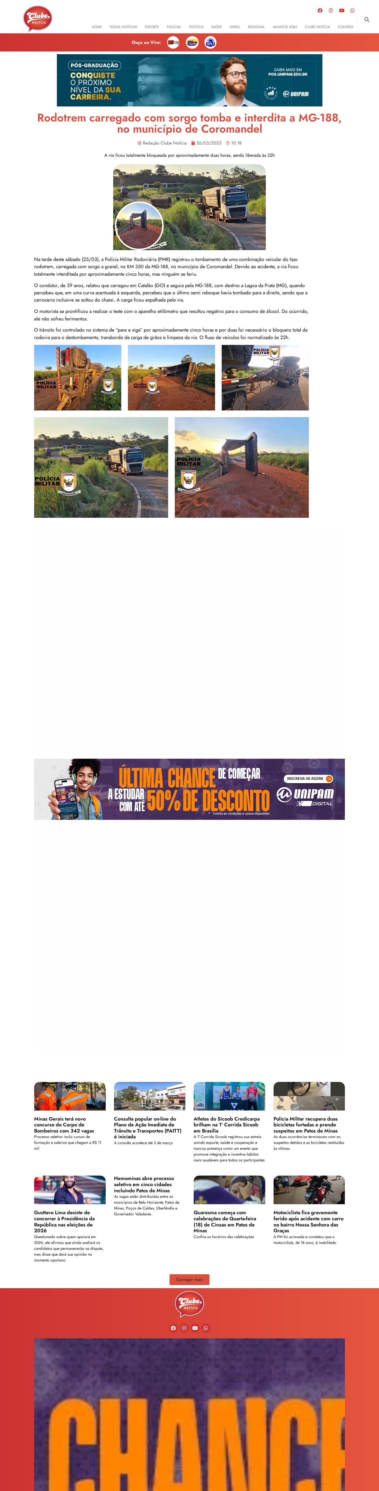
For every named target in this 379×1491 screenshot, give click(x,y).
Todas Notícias (123, 26)
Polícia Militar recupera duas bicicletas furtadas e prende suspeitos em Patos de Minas (306, 1124)
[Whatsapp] (352, 10)
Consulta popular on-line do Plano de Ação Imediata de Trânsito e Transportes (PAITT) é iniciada (147, 1128)
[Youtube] (341, 10)
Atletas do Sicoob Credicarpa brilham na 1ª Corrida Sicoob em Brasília (227, 1124)
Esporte (152, 26)
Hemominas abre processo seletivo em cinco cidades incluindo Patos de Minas (144, 1184)
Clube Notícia (317, 26)
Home (97, 26)
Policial (174, 26)
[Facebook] (320, 10)
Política (196, 26)
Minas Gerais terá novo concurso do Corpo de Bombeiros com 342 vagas (64, 1124)
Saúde (216, 26)
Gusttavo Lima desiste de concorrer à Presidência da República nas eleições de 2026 (64, 1221)
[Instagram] (330, 10)
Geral (235, 26)
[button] (367, 19)
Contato (345, 26)
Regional (256, 26)
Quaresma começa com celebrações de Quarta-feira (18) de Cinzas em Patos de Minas (225, 1221)
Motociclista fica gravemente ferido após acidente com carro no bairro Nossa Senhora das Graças (308, 1221)
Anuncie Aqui (285, 26)
